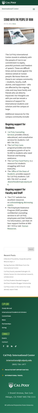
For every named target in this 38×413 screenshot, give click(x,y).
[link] (9, 3)
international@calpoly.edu (19, 360)
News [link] (14, 24)
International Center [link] (10, 9)
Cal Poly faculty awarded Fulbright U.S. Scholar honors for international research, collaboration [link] (18, 274)
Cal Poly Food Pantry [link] (20, 160)
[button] (33, 9)
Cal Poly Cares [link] (17, 145)
